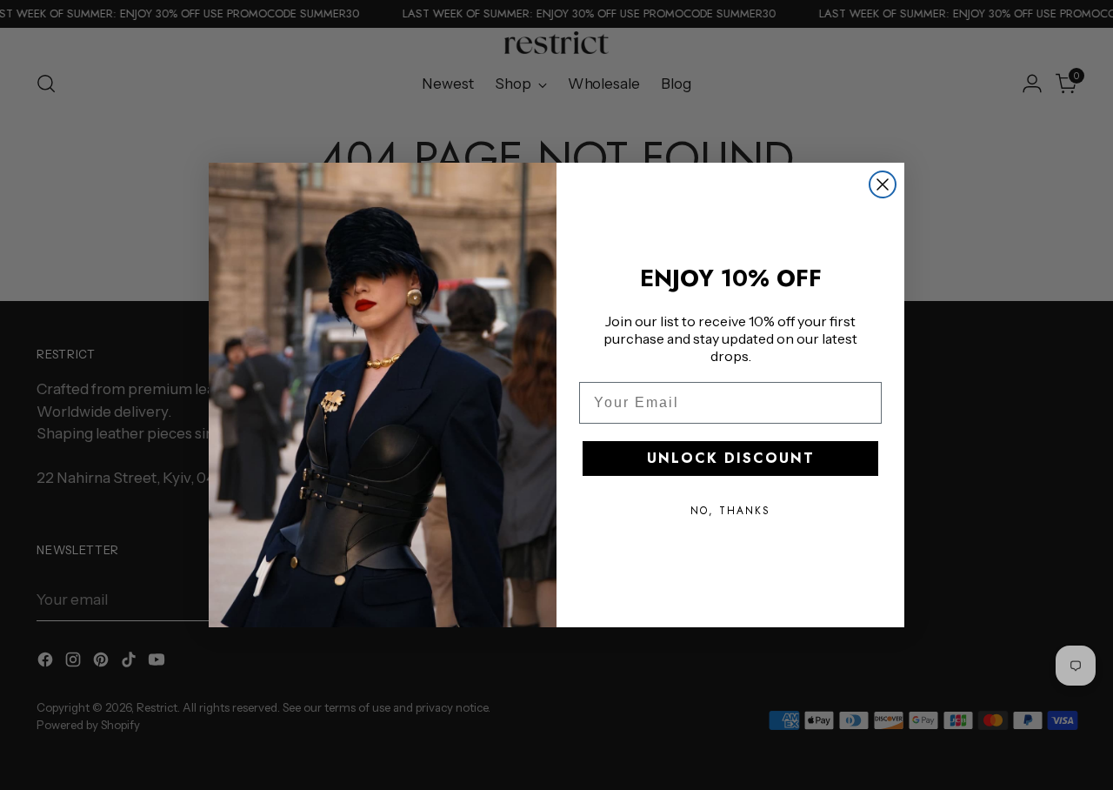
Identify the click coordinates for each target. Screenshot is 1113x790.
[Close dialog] (883, 184)
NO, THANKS (730, 511)
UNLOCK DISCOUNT (731, 458)
